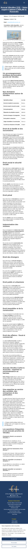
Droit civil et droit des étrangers (14, 512)
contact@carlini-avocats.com (13, 22)
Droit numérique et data (14, 511)
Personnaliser (14, 542)
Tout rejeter (14, 546)
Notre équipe (14, 521)
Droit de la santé (14, 507)
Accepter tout (14, 539)
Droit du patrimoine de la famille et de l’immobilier (14, 509)
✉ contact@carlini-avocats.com (14, 496)
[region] (14, 536)
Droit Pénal (14, 514)
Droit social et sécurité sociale (14, 504)
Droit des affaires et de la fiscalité (14, 502)
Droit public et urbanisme (14, 506)
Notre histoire (15, 522)
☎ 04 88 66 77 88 (14, 495)
